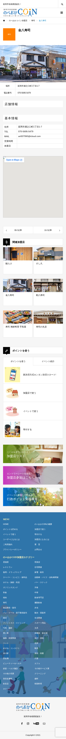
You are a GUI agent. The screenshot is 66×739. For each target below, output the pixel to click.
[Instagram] (28, 723)
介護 (36, 658)
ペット (6, 643)
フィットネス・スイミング (14, 623)
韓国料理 (38, 684)
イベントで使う (9, 534)
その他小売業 (8, 674)
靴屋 (36, 648)
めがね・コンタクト (11, 648)
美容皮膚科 (7, 679)
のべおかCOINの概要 (43, 524)
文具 (36, 628)
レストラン (7, 567)
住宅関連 (38, 567)
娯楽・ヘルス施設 (10, 668)
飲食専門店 (39, 598)
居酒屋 (6, 562)
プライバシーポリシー (12, 549)
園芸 (5, 618)
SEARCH (62, 4)
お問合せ (38, 549)
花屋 (36, 643)
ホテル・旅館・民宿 (11, 582)
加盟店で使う (40, 529)
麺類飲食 (38, 603)
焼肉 (5, 598)
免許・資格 (39, 638)
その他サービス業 (42, 668)
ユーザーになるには (11, 539)
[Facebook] (21, 723)
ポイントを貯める (10, 529)
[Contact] (44, 723)
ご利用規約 (7, 544)
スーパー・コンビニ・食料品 (15, 577)
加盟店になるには (42, 539)
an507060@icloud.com (29, 136)
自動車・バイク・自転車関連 (46, 577)
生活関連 (38, 618)
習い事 (6, 633)
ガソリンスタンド (10, 587)
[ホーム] (4, 20)
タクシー (6, 689)
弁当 (36, 608)
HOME (6, 524)
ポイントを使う (18, 361)
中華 (36, 592)
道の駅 (6, 653)
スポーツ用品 (40, 623)
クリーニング (40, 674)
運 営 (37, 544)
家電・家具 (39, 572)
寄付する (38, 534)
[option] (33, 63)
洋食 (36, 587)
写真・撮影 (7, 628)
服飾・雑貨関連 (9, 638)
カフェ (37, 663)
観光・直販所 (40, 613)
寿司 (5, 603)
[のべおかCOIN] (20, 12)
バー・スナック (41, 582)
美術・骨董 (39, 653)
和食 (5, 592)
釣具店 (6, 684)
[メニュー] (61, 12)
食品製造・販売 (9, 608)
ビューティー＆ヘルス (12, 663)
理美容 (37, 562)
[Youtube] (36, 723)
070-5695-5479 (25, 131)
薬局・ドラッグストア (12, 572)
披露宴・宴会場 (41, 633)
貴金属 (6, 658)
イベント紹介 (48, 361)
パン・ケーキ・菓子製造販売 (15, 613)
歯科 (36, 679)
